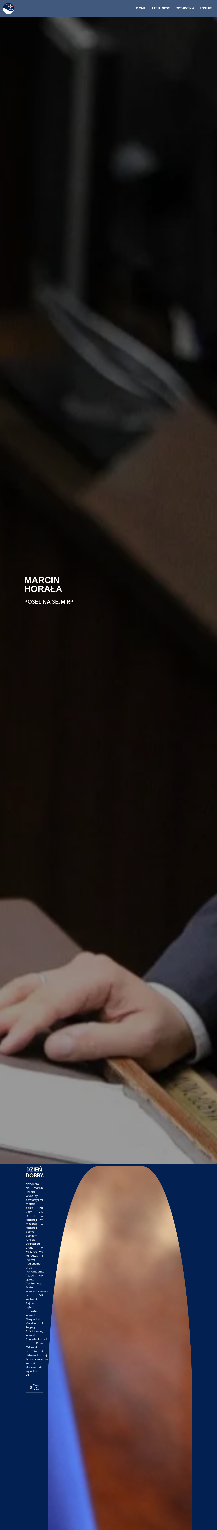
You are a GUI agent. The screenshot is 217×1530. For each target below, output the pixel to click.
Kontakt (206, 8)
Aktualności (161, 8)
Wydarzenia (185, 8)
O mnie (141, 8)
